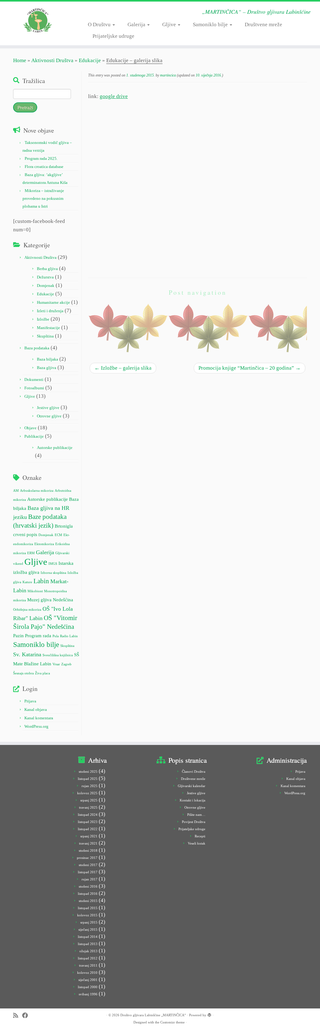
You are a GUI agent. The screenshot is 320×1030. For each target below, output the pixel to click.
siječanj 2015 (88, 929)
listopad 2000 (88, 987)
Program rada (38, 635)
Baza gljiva (46, 367)
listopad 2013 (88, 944)
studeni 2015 (88, 901)
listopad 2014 (88, 937)
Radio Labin (69, 636)
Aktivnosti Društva (52, 60)
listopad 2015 (88, 908)
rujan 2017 (90, 879)
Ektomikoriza (44, 544)
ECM (58, 535)
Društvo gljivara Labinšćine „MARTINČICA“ (153, 1015)
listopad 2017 (88, 872)
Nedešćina (63, 599)
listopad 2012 (88, 958)
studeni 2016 (88, 886)
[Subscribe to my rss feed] (17, 1015)
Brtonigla (64, 526)
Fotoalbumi (34, 388)
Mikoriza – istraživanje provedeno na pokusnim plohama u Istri (43, 198)
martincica (168, 75)
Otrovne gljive (49, 416)
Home (19, 60)
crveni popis (25, 534)
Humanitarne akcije (53, 302)
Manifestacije (48, 327)
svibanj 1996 (88, 994)
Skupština (45, 336)
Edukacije (90, 60)
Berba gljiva (47, 268)
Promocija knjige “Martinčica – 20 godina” (249, 368)
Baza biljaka (47, 359)
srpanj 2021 (89, 836)
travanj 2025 (88, 807)
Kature (27, 582)
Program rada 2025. (41, 158)
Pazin (18, 635)
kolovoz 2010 (87, 972)
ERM (31, 553)
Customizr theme (172, 1022)
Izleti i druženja (50, 310)
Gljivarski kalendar (191, 786)
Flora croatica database (44, 166)
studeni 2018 (88, 850)
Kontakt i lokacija (192, 800)
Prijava (30, 701)
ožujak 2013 (88, 951)
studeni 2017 (88, 865)
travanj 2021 (88, 843)
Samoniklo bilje (211, 24)
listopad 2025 (88, 779)
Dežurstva (45, 277)
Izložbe (43, 319)
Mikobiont (35, 591)
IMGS (52, 563)
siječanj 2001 (88, 980)
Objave (30, 428)
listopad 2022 (88, 829)
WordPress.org (36, 726)
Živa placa (42, 673)
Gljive (169, 24)
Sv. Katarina (27, 654)
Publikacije (34, 436)
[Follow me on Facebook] (27, 1015)
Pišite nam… (196, 814)
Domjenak (45, 285)
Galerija (137, 24)
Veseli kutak (196, 843)
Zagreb (66, 664)
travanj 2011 (88, 965)
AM (16, 490)
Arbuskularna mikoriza (36, 490)
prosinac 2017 (87, 858)
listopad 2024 (88, 814)
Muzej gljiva (39, 599)
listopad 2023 (88, 822)
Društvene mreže (263, 24)
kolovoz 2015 (87, 915)
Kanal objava (35, 709)
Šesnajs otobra (23, 673)
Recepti (200, 836)
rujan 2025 (90, 786)
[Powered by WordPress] (209, 1014)
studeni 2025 (88, 771)
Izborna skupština (53, 572)
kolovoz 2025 (87, 793)
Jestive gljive (48, 407)
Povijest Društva (193, 822)
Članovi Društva (193, 771)
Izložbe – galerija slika (123, 368)
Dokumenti (33, 379)
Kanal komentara (38, 718)
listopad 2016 (88, 893)
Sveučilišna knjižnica (57, 655)
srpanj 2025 (89, 800)
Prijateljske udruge (113, 36)
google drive (114, 96)
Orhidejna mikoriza (27, 609)
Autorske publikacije (54, 447)
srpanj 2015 (89, 922)
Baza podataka (36, 348)
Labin (41, 581)
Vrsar (56, 664)
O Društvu (100, 24)
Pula (55, 636)
